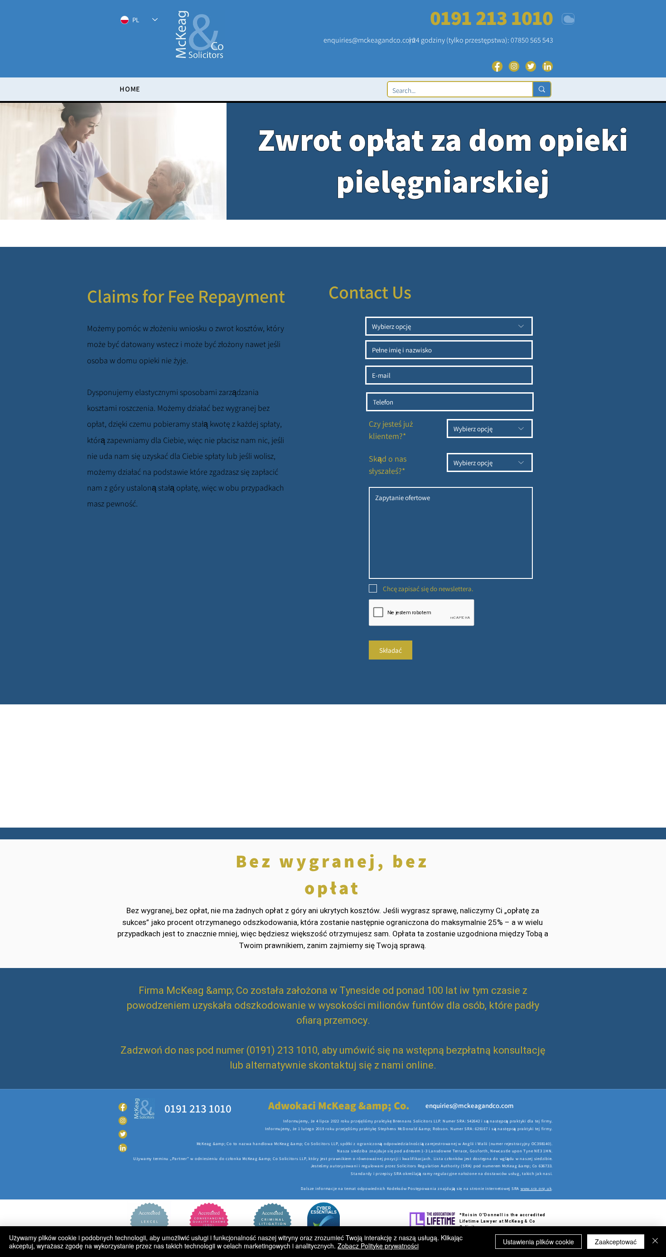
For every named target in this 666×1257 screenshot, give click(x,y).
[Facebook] (497, 66)
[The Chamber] (568, 18)
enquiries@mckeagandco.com (369, 40)
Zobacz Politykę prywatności (378, 1245)
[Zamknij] (655, 1241)
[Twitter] (530, 66)
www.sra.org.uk (536, 1188)
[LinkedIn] (547, 66)
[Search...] (541, 89)
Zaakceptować (616, 1241)
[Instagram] (514, 66)
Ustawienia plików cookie (538, 1241)
